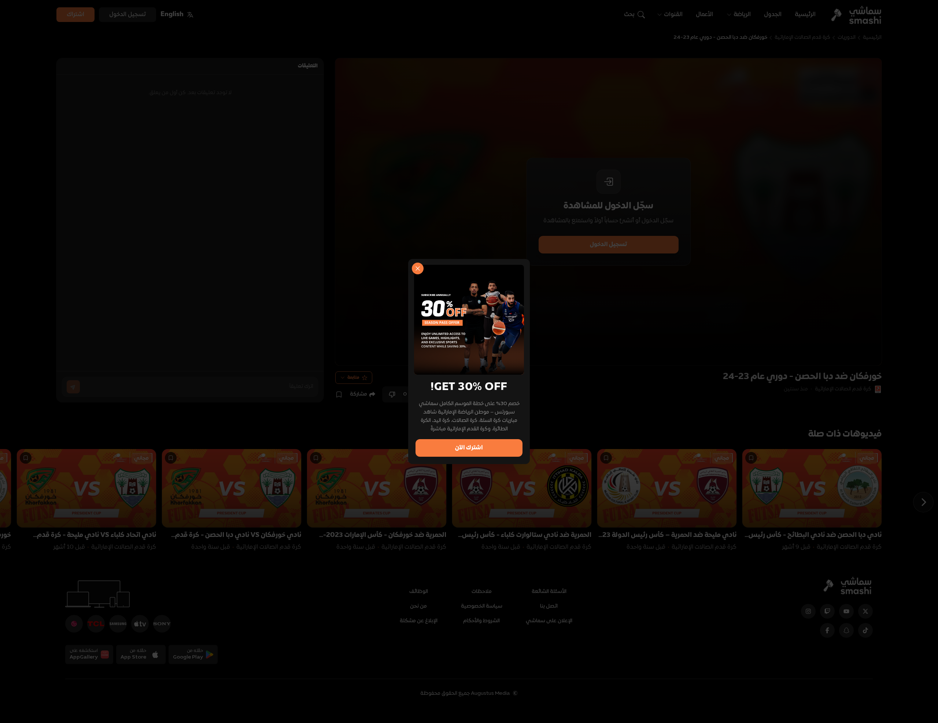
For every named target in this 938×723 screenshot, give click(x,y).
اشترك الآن (469, 448)
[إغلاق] (418, 268)
